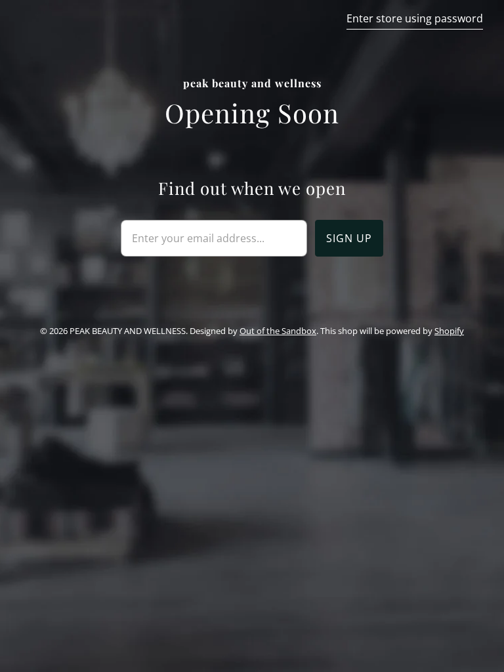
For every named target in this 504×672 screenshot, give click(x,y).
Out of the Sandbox (278, 331)
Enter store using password (414, 18)
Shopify (449, 331)
